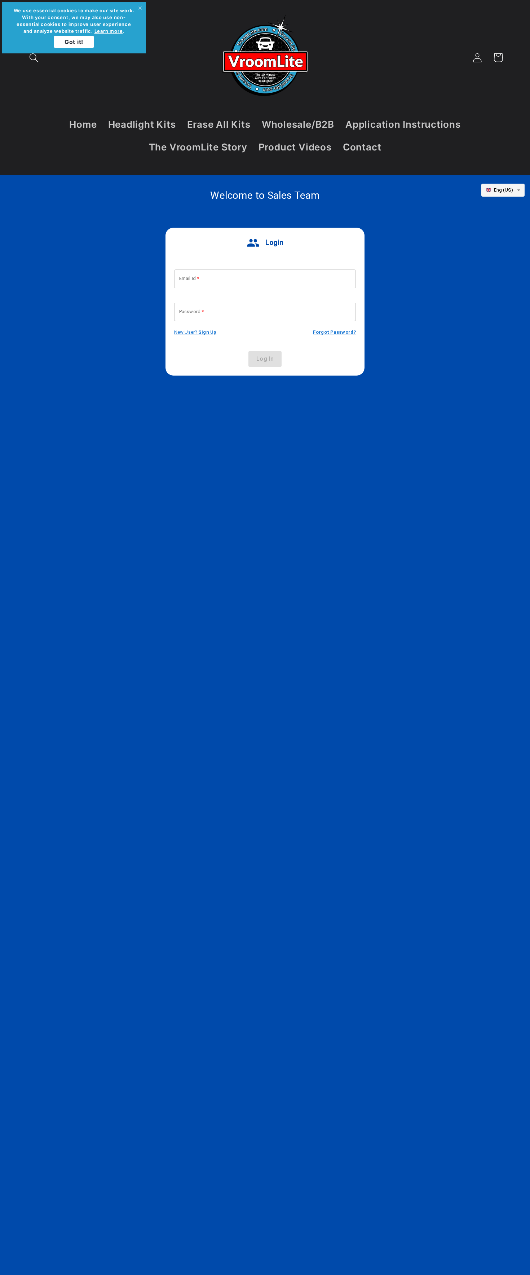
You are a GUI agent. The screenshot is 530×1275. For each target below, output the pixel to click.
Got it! (74, 41)
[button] (33, 57)
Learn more (108, 31)
